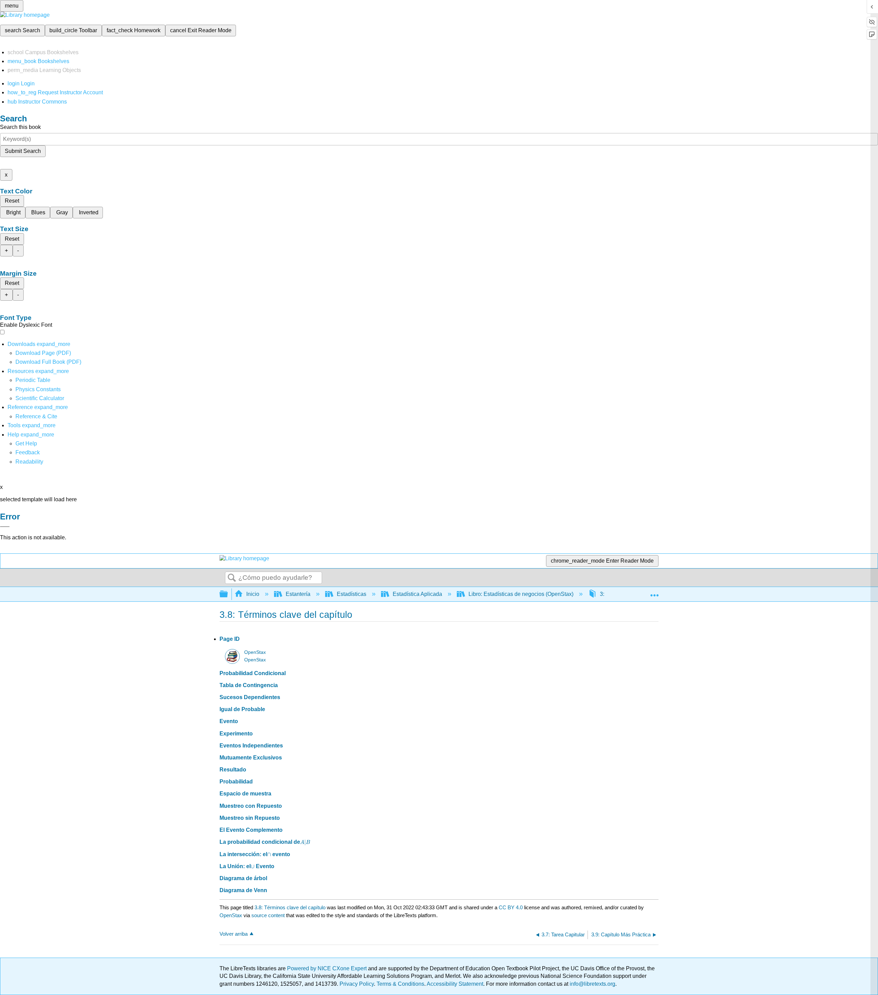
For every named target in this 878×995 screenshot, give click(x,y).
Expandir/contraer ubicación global (654, 592)
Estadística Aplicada (417, 594)
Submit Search (23, 151)
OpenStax (255, 652)
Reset (12, 201)
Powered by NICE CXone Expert (327, 968)
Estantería (298, 594)
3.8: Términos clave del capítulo (289, 907)
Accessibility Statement (455, 984)
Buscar (232, 578)
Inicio (253, 594)
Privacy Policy (357, 984)
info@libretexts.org (591, 984)
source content (268, 915)
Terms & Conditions (400, 984)
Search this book (20, 127)
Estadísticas (351, 594)
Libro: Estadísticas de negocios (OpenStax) (521, 594)
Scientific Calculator (39, 398)
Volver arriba (234, 934)
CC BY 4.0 (511, 907)
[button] (27, 452)
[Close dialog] (5, 526)
